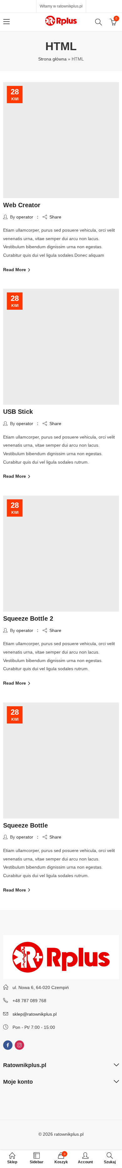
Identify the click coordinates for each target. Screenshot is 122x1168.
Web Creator (21, 205)
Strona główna (52, 58)
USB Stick (18, 411)
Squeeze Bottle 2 (28, 618)
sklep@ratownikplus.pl (35, 1014)
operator (24, 216)
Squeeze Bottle (25, 825)
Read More (15, 269)
